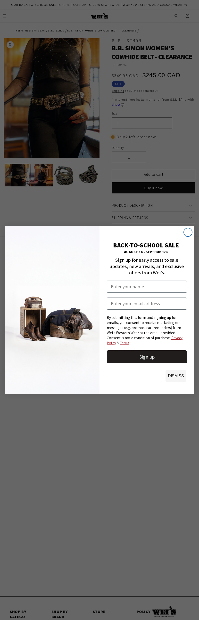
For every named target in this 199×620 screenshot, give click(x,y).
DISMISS (176, 376)
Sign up (147, 357)
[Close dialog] (188, 232)
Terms (124, 343)
